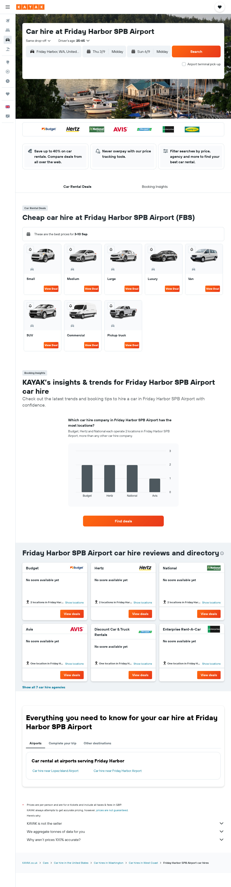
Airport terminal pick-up (204, 64)
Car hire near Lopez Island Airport (55, 771)
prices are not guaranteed (112, 810)
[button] (8, 7)
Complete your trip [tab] (62, 743)
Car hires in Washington (108, 862)
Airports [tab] (36, 743)
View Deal (51, 288)
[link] (123, 521)
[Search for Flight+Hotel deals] (8, 49)
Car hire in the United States (71, 862)
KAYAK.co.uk (29, 862)
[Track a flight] (8, 71)
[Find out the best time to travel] (8, 81)
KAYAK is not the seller (44, 823)
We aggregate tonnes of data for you (56, 831)
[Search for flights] (8, 20)
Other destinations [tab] (97, 743)
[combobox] (38, 40)
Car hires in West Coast (143, 862)
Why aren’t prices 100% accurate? (54, 839)
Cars (46, 862)
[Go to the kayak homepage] (30, 7)
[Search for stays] (8, 30)
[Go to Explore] (8, 62)
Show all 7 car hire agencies (43, 687)
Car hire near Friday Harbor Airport (118, 771)
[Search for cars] (8, 39)
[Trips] (8, 93)
